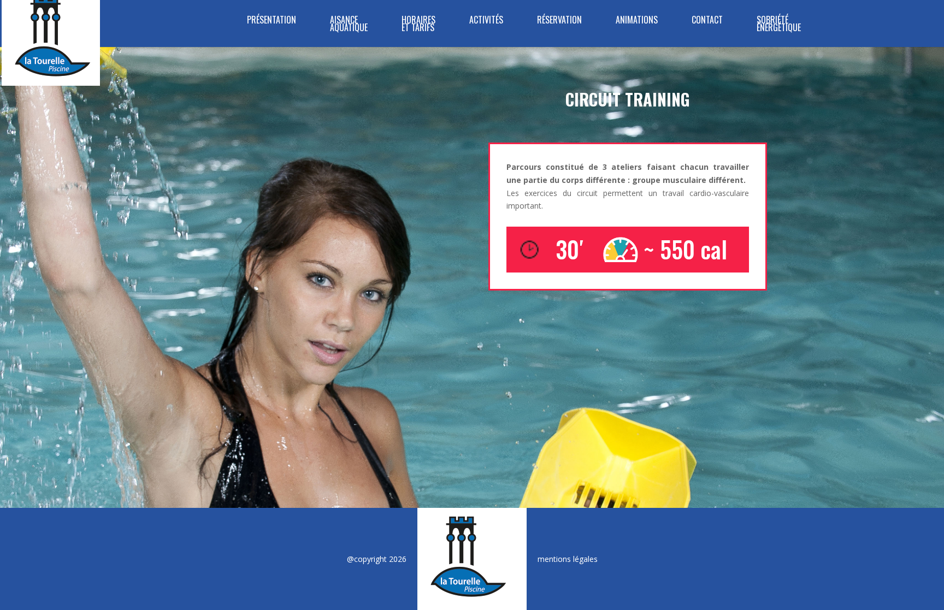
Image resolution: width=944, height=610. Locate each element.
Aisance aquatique (349, 25)
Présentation (271, 21)
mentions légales (568, 559)
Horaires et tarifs (418, 25)
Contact (707, 21)
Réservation (559, 21)
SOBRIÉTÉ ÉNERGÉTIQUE (779, 25)
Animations (637, 21)
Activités (486, 21)
